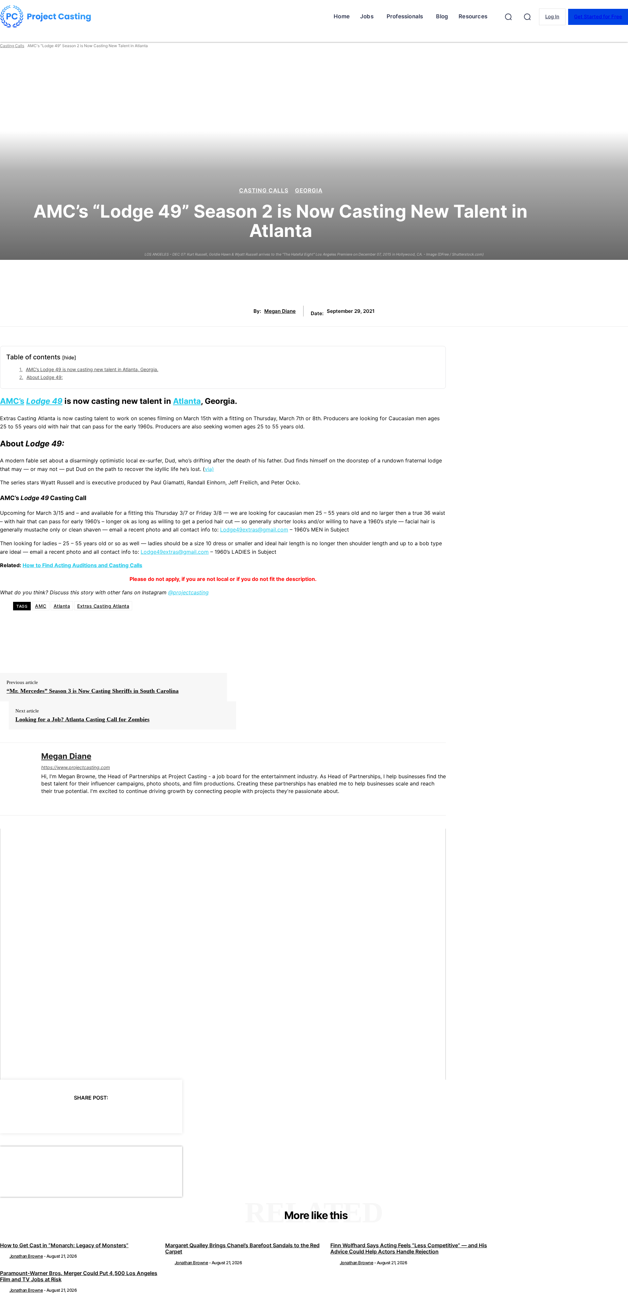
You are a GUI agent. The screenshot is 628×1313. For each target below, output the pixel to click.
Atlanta (187, 401)
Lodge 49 (44, 401)
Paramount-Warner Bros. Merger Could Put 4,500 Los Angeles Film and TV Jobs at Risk (78, 1276)
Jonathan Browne (26, 1256)
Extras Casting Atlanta (103, 606)
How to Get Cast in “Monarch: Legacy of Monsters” (64, 1245)
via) (209, 469)
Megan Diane (280, 311)
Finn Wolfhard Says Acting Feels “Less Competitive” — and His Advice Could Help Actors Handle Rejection (408, 1248)
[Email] (126, 1114)
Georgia (309, 190)
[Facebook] (32, 1114)
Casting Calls (12, 45)
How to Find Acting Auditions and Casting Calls (82, 565)
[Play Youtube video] (223, 954)
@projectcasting (188, 592)
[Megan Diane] (15, 779)
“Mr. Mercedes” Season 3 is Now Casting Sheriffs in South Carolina (93, 691)
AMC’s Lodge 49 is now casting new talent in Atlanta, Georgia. (92, 369)
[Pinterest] (79, 1114)
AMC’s (12, 401)
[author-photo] (4, 1256)
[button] (508, 17)
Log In (552, 16)
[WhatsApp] (102, 1114)
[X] (55, 1114)
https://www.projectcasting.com (75, 767)
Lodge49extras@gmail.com (254, 529)
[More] (150, 1114)
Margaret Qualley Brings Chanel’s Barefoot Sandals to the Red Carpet (242, 1248)
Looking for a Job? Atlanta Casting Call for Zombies (82, 719)
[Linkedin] (43, 801)
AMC (40, 606)
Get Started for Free (598, 16)
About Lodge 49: (44, 377)
